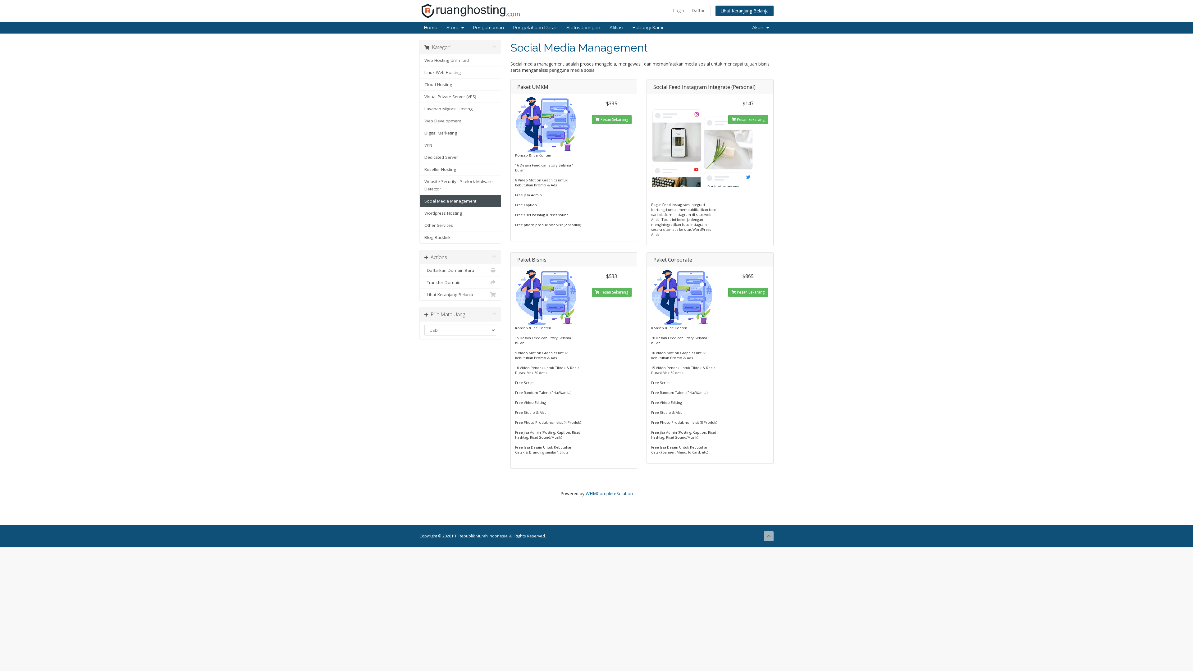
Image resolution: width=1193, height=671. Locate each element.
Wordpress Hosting (443, 213)
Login (678, 10)
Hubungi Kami (648, 27)
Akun (759, 27)
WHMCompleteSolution (609, 493)
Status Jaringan (583, 27)
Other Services (438, 225)
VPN (428, 145)
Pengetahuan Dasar (535, 27)
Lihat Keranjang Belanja (744, 11)
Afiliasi (616, 27)
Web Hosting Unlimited (446, 60)
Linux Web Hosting (442, 72)
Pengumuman (488, 27)
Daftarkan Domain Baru (449, 270)
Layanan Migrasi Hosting (448, 109)
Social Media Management (450, 201)
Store (453, 27)
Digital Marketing (440, 133)
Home (430, 27)
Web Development (442, 121)
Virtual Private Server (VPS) (450, 96)
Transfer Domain (442, 282)
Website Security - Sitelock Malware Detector (458, 185)
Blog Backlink (437, 237)
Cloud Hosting (438, 84)
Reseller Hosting (440, 169)
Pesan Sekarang (614, 119)
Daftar (698, 10)
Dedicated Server (441, 157)
